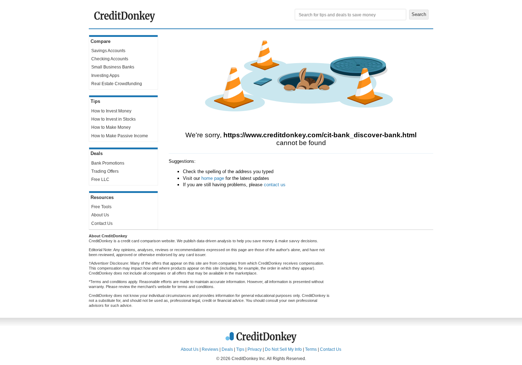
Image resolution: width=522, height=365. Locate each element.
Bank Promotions (107, 163)
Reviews (210, 349)
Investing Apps (105, 75)
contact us (275, 184)
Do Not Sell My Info (283, 349)
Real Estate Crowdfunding (116, 83)
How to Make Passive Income (119, 135)
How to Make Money (111, 127)
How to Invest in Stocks (113, 119)
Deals (227, 349)
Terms (311, 349)
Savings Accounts (108, 50)
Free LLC (100, 179)
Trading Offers (105, 171)
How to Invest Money (111, 111)
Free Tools (101, 206)
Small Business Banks (112, 67)
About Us (100, 214)
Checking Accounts (109, 58)
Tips (240, 349)
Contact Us (102, 223)
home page (212, 178)
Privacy (255, 349)
